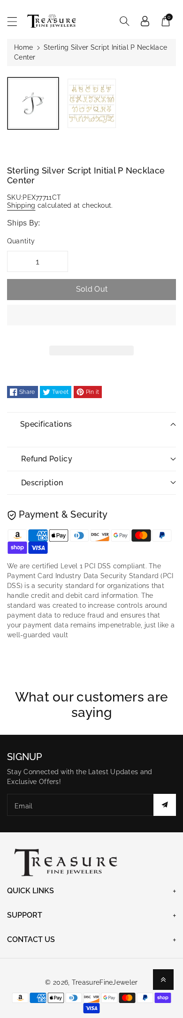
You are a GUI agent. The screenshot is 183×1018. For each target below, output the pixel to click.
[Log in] (145, 21)
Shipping (21, 205)
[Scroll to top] (163, 979)
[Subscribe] (164, 805)
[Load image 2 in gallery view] (92, 103)
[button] (91, 322)
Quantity (21, 241)
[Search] (124, 21)
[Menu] (16, 21)
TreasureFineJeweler (105, 982)
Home (23, 47)
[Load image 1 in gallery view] (33, 103)
